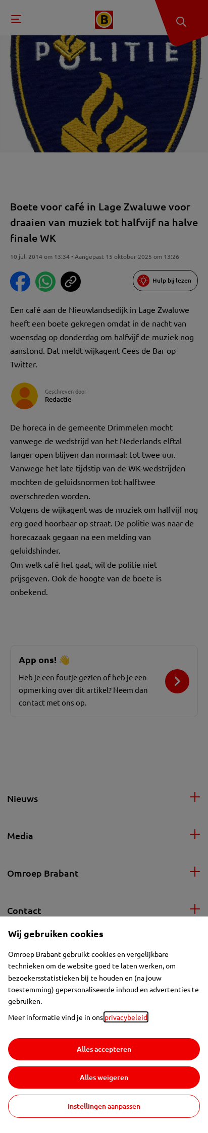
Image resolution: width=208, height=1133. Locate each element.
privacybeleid (126, 1016)
